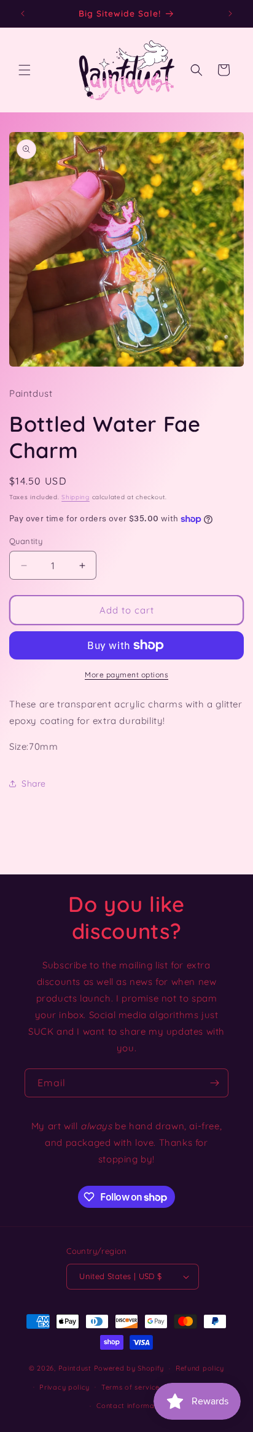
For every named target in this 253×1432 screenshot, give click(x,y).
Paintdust (74, 1368)
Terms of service (130, 1387)
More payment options (126, 674)
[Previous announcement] (22, 13)
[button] (24, 70)
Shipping (75, 497)
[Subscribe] (214, 1082)
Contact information (132, 1405)
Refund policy (200, 1368)
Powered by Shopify (129, 1368)
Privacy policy (64, 1387)
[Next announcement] (230, 13)
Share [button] (33, 783)
